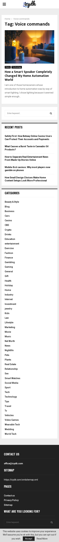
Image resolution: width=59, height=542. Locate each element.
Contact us (9, 495)
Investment (10, 304)
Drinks (8, 234)
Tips (7, 401)
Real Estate (10, 364)
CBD (7, 225)
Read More (42, 539)
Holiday (9, 285)
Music (8, 336)
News (7, 345)
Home (8, 67)
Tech (7, 392)
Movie (8, 332)
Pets (7, 355)
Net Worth (10, 341)
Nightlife (9, 350)
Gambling (10, 262)
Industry (9, 294)
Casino (8, 220)
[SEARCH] (51, 113)
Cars (7, 216)
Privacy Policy (11, 500)
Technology (16, 67)
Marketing (10, 327)
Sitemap (8, 505)
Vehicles (9, 415)
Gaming (9, 267)
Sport (7, 387)
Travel (8, 406)
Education (10, 239)
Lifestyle (9, 322)
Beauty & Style (12, 202)
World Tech (10, 434)
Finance (9, 257)
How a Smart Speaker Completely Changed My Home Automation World (28, 75)
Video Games (12, 420)
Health (8, 281)
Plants (8, 359)
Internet (9, 299)
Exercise (9, 248)
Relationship (11, 369)
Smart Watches (12, 378)
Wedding (9, 429)
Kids (7, 313)
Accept (28, 538)
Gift (6, 276)
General (9, 271)
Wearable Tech (12, 424)
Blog (7, 206)
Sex (6, 373)
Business (9, 211)
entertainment (12, 243)
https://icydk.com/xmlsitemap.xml (21, 479)
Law (7, 318)
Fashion (9, 253)
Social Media (11, 383)
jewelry (8, 308)
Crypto (8, 230)
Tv (6, 410)
